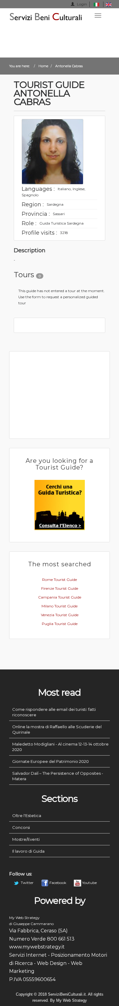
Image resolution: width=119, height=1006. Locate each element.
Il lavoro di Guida (28, 851)
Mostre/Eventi (26, 839)
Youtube (89, 882)
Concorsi (21, 827)
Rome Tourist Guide (59, 579)
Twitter (27, 882)
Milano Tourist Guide (59, 606)
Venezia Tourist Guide (59, 615)
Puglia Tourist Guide (60, 623)
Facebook (58, 882)
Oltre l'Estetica (26, 815)
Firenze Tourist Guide (59, 588)
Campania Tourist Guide (59, 597)
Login (81, 4)
